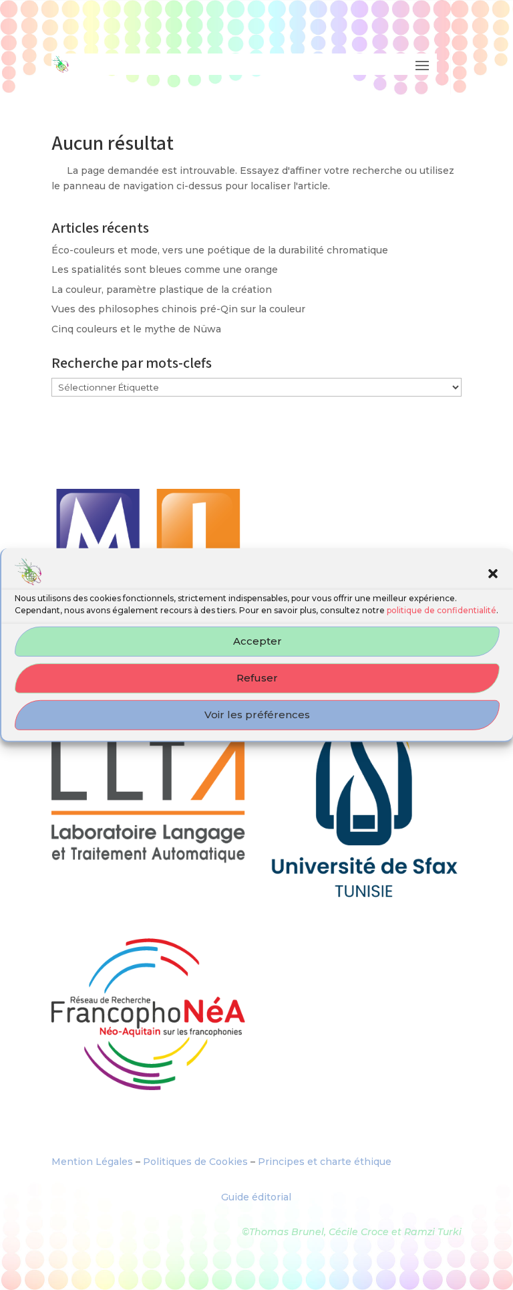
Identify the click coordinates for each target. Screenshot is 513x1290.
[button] (493, 573)
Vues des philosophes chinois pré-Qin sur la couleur (178, 309)
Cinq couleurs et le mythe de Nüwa (136, 329)
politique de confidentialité (441, 610)
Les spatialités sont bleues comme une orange (164, 269)
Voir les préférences (257, 714)
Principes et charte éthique (324, 1162)
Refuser (257, 677)
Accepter (257, 641)
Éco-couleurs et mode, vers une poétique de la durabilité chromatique (219, 250)
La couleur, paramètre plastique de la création (161, 290)
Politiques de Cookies (195, 1162)
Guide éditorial (256, 1197)
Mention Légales (92, 1162)
